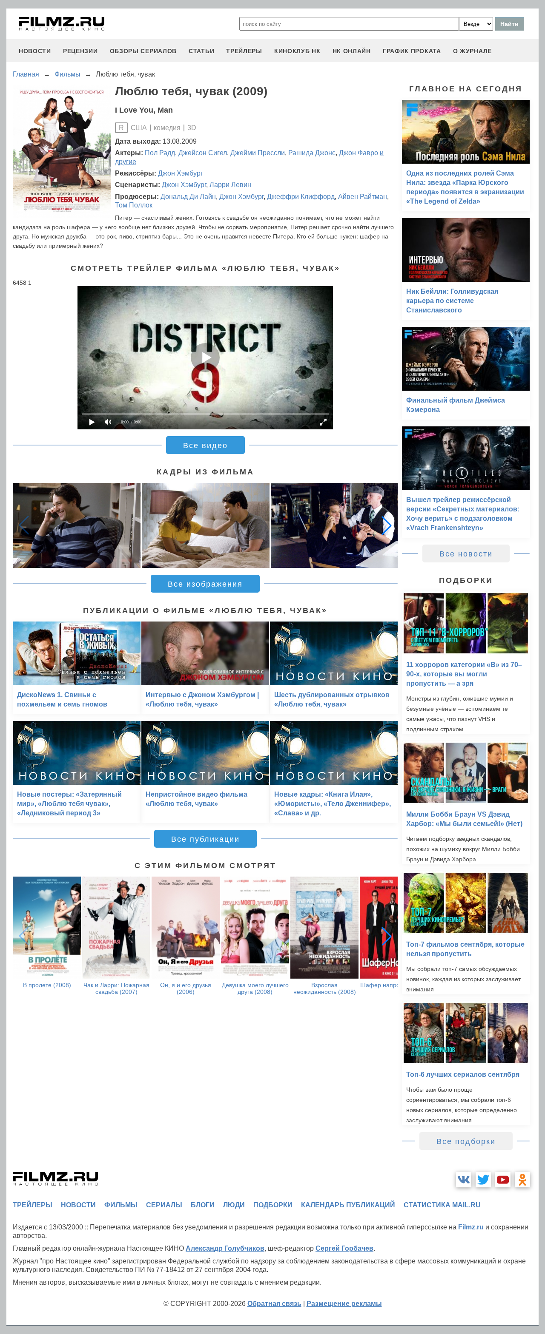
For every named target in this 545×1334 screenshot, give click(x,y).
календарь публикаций (348, 1205)
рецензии (80, 51)
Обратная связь (274, 1303)
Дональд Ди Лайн (188, 196)
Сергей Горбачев (344, 1248)
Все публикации (205, 839)
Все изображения (205, 584)
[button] (386, 525)
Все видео (205, 445)
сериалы (164, 1205)
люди (234, 1205)
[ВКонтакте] (463, 1179)
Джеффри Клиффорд (301, 196)
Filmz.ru (471, 1227)
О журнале (472, 51)
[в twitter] (483, 1179)
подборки (273, 1205)
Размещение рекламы (344, 1303)
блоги (203, 1205)
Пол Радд (160, 152)
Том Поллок (133, 205)
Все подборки (466, 1141)
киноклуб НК (297, 51)
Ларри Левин (230, 184)
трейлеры (244, 51)
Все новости (466, 554)
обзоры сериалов (143, 51)
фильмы (121, 1205)
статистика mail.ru (442, 1205)
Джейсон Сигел (202, 152)
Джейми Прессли (257, 152)
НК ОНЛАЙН (352, 51)
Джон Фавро (358, 152)
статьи (201, 51)
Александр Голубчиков (225, 1248)
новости (35, 51)
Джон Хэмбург (180, 173)
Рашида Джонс (312, 152)
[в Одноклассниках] (522, 1179)
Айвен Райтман (362, 196)
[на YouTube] (503, 1179)
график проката (412, 51)
